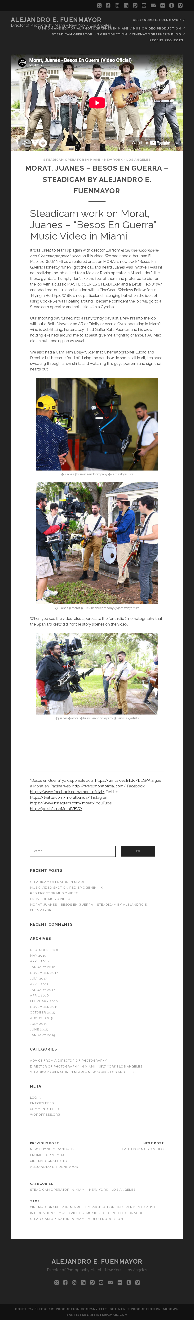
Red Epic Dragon (128, 1213)
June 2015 (39, 1029)
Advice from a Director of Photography (68, 1060)
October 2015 (42, 1012)
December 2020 (44, 950)
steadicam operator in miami (58, 1219)
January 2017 (42, 990)
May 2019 (38, 955)
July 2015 (38, 1024)
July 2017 (38, 978)
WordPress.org (45, 1114)
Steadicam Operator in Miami (57, 882)
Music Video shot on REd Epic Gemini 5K (66, 887)
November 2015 (44, 1007)
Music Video (97, 1213)
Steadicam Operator (72, 34)
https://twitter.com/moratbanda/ (60, 797)
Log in (35, 1097)
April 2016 (39, 995)
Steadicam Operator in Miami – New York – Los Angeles (82, 1072)
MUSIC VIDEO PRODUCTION (157, 28)
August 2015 (41, 1018)
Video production (105, 1219)
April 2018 (39, 961)
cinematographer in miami (55, 1207)
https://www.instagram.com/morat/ (62, 803)
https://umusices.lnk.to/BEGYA (122, 780)
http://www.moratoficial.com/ (99, 786)
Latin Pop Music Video (50, 899)
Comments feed (44, 1109)
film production (99, 1207)
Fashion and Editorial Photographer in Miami (82, 28)
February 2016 (44, 1001)
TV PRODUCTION (112, 34)
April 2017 (39, 984)
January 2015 (42, 1035)
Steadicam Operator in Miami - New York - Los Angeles (96, 159)
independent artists (137, 1207)
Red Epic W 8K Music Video (54, 893)
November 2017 (44, 973)
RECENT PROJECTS (166, 40)
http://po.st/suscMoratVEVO (56, 809)
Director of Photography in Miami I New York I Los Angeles (86, 1066)
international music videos (57, 1213)
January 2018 (43, 967)
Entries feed (42, 1103)
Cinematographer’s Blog (156, 34)
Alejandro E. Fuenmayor (56, 19)
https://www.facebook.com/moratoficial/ (67, 792)
